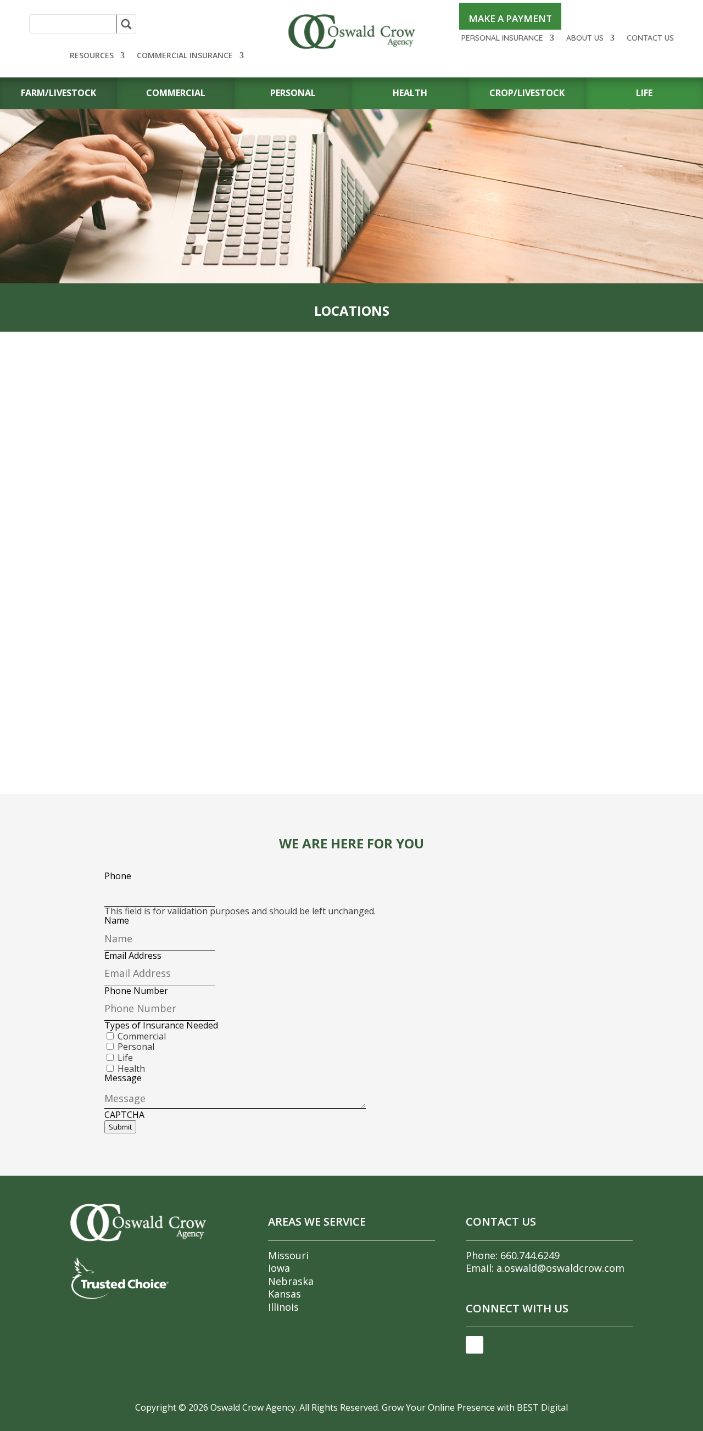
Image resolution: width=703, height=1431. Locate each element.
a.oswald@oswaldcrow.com (560, 1268)
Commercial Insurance (185, 56)
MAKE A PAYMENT (510, 18)
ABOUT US (585, 38)
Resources (92, 56)
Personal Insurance (502, 38)
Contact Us (650, 38)
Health (131, 1069)
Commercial (142, 1036)
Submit (120, 1127)
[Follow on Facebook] (474, 1345)
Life (125, 1058)
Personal (136, 1047)
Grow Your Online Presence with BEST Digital (475, 1407)
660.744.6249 (530, 1255)
